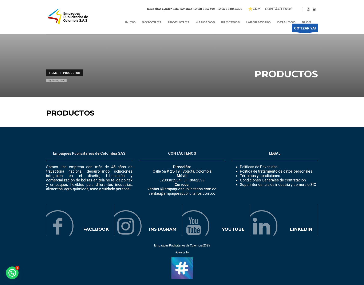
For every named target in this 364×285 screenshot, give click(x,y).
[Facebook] (302, 9)
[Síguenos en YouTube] (216, 220)
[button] (12, 272)
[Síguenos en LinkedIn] (284, 220)
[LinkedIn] (315, 9)
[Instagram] (308, 9)
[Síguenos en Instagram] (148, 220)
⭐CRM (254, 9)
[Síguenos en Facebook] (80, 220)
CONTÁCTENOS (279, 9)
